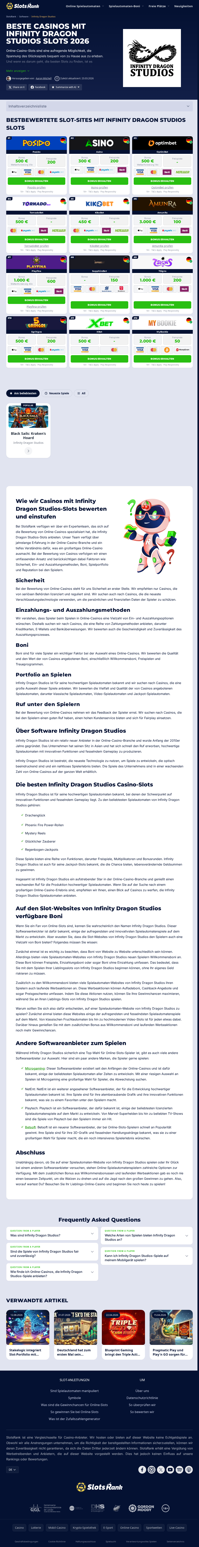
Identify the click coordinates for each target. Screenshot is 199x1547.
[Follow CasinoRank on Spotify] (178, 1470)
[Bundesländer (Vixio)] (75, 1508)
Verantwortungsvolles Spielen (140, 1541)
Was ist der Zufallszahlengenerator (74, 1419)
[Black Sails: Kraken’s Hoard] (28, 430)
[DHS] (97, 1508)
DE (10, 1469)
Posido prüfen (36, 187)
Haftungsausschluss (85, 1541)
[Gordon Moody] (140, 1508)
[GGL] (45, 1508)
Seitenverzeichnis (174, 1541)
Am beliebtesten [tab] (25, 393)
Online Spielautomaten (83, 6)
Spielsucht (110, 1541)
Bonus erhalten (36, 181)
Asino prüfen (99, 187)
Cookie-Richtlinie (56, 1541)
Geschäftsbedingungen (26, 1541)
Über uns (141, 1391)
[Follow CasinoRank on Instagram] (150, 1470)
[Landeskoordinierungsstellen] (116, 1508)
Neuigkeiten (183, 6)
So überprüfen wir (141, 1405)
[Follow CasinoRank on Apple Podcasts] (187, 1470)
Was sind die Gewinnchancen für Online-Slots (73, 1405)
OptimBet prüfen (162, 187)
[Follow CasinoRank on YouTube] (169, 1470)
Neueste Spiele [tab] (59, 393)
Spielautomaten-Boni (124, 6)
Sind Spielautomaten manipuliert (74, 1391)
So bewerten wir (141, 1412)
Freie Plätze (157, 6)
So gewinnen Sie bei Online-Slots (74, 1412)
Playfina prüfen (36, 306)
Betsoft (30, 1127)
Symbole (73, 1398)
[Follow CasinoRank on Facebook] (141, 1470)
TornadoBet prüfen (36, 246)
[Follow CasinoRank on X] (159, 1470)
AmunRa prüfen (162, 246)
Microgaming (35, 1068)
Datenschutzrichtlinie (141, 1398)
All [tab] (83, 393)
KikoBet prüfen (99, 246)
